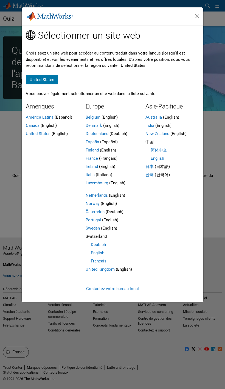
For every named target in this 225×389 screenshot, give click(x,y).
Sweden (93, 228)
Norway (93, 203)
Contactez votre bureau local (112, 288)
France (92, 158)
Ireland (92, 166)
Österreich (95, 211)
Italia (90, 174)
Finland (92, 150)
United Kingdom (100, 269)
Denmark (94, 125)
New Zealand (157, 133)
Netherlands (97, 195)
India (149, 125)
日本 (149, 166)
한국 (149, 174)
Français (98, 261)
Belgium (93, 117)
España (92, 141)
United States (38, 133)
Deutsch (98, 244)
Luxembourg (97, 183)
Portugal (93, 220)
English (97, 252)
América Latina (40, 117)
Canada (33, 125)
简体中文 (159, 150)
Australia (153, 117)
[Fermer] (197, 16)
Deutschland (97, 133)
